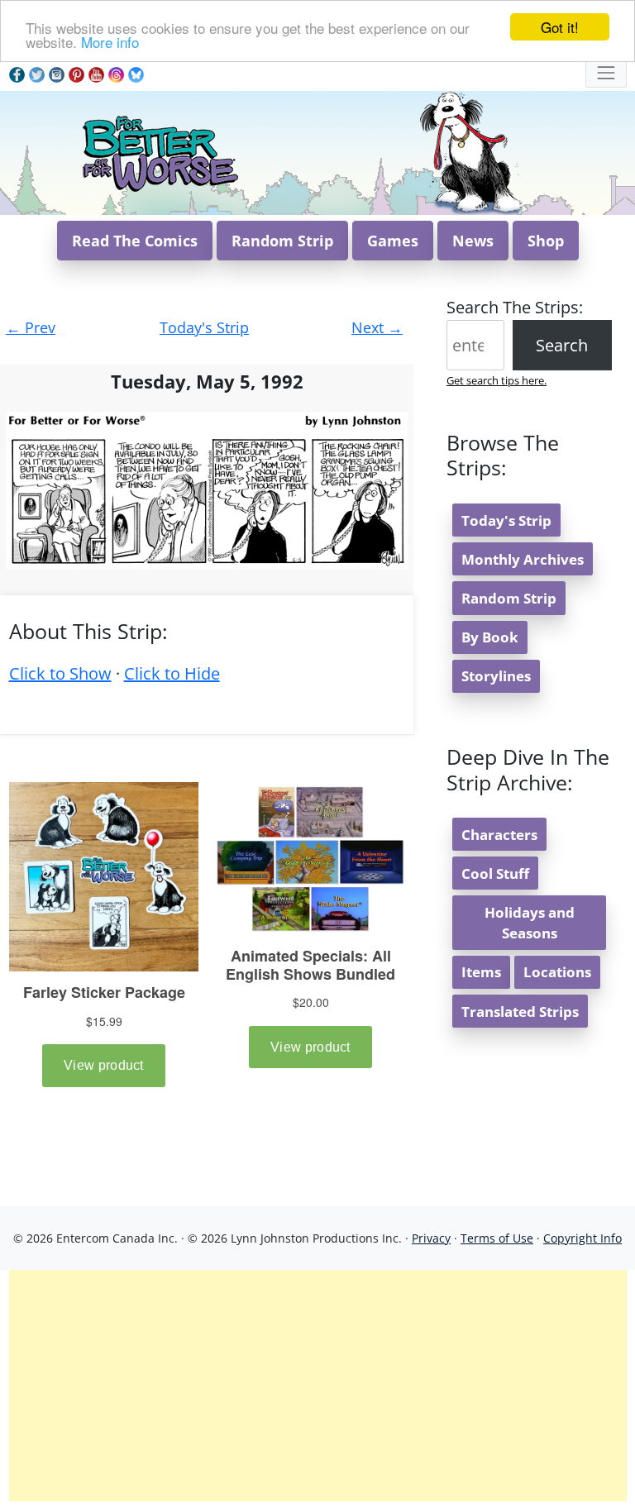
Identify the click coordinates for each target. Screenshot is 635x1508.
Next (377, 327)
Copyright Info (582, 1238)
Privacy (431, 1238)
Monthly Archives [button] (522, 559)
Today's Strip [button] (506, 520)
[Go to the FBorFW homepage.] (159, 151)
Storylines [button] (496, 675)
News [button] (473, 241)
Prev (30, 327)
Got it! (560, 27)
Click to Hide (172, 673)
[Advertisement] (318, 1385)
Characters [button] (499, 834)
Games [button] (392, 241)
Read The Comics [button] (135, 241)
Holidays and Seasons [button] (530, 922)
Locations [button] (557, 971)
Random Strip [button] (282, 241)
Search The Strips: (514, 307)
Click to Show (60, 673)
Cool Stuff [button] (495, 873)
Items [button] (481, 971)
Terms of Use (497, 1238)
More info (110, 41)
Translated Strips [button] (520, 1011)
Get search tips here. (496, 380)
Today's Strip (204, 327)
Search (562, 345)
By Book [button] (489, 637)
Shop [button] (546, 241)
